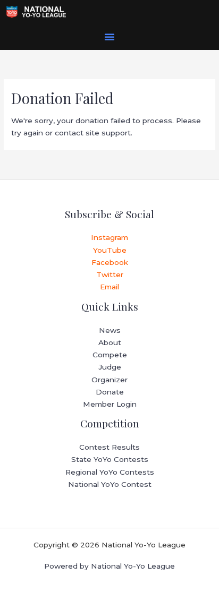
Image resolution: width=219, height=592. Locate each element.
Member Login (110, 404)
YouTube (110, 250)
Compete (109, 354)
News (110, 330)
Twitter (109, 274)
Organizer (109, 379)
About (109, 342)
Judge (109, 367)
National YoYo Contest (109, 484)
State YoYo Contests (109, 459)
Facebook (109, 262)
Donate (110, 392)
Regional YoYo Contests (109, 472)
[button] (109, 37)
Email (109, 286)
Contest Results (109, 447)
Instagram (109, 237)
